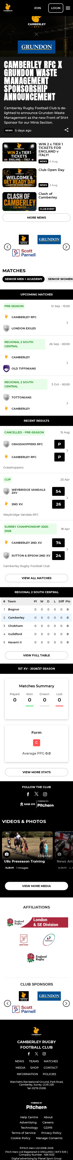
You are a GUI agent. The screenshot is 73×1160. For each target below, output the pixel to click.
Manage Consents (49, 1138)
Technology (29, 1127)
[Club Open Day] (19, 177)
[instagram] (44, 1054)
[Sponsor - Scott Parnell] (23, 253)
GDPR (48, 1127)
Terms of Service (24, 1133)
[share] (66, 130)
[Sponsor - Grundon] (49, 240)
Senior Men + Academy (23, 279)
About (48, 1117)
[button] (66, 130)
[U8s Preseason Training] (27, 845)
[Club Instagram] (45, 795)
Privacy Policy (51, 1133)
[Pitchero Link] (46, 806)
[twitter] (36, 1054)
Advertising (28, 1122)
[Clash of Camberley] (19, 201)
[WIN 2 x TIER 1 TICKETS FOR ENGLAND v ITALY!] (19, 152)
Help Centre (29, 1117)
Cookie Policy (20, 1138)
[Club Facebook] (28, 795)
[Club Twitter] (36, 795)
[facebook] (29, 1054)
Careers (48, 1122)
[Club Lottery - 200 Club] (23, 240)
